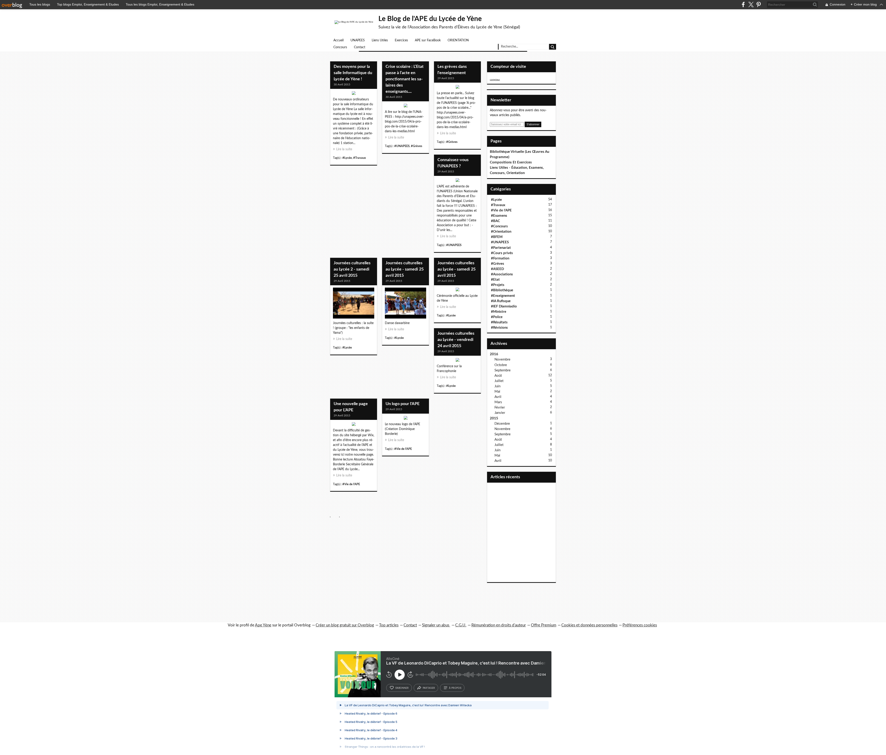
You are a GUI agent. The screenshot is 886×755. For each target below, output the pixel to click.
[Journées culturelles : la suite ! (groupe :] (353, 304)
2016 (494, 354)
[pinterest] (758, 4)
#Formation (500, 258)
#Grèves (416, 146)
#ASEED (497, 269)
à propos (455, 687)
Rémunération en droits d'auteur (498, 625)
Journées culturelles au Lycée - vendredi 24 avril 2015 (455, 339)
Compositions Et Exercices (511, 162)
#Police (497, 317)
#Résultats (499, 322)
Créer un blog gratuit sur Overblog (345, 625)
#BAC (495, 221)
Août (498, 375)
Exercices (401, 40)
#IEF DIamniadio (504, 306)
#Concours (499, 226)
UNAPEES (357, 40)
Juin (497, 386)
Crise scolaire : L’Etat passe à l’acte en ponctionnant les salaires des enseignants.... (405, 79)
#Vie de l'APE (351, 484)
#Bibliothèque (502, 290)
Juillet (498, 381)
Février (499, 407)
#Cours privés (502, 253)
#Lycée (347, 157)
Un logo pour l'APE (402, 404)
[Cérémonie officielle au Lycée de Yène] (457, 291)
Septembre (502, 370)
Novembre (502, 359)
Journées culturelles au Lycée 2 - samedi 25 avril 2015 (352, 269)
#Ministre (498, 311)
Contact (359, 47)
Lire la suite (344, 149)
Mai (497, 391)
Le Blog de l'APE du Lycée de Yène (430, 18)
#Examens (499, 215)
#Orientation (501, 231)
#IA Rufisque (501, 301)
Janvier (499, 413)
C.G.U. (460, 625)
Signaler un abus (436, 625)
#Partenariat (501, 248)
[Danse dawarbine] (405, 304)
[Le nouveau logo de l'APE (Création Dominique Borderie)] (405, 419)
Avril (497, 397)
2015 (494, 418)
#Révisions (499, 327)
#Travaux (359, 157)
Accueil (338, 40)
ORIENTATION (458, 40)
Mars (498, 402)
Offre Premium (543, 625)
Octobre (500, 365)
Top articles (388, 625)
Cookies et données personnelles (589, 625)
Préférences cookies (640, 625)
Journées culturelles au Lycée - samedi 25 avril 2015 (405, 269)
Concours (340, 47)
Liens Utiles (380, 40)
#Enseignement (503, 296)
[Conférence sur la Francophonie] (457, 361)
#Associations (502, 274)
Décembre (502, 423)
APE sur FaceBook (428, 40)
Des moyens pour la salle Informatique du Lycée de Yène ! (353, 73)
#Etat (495, 279)
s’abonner (402, 687)
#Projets (497, 285)
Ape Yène (263, 625)
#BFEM (497, 237)
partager (429, 687)
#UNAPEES (402, 146)
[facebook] (743, 4)
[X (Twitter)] (751, 4)
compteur (495, 79)
